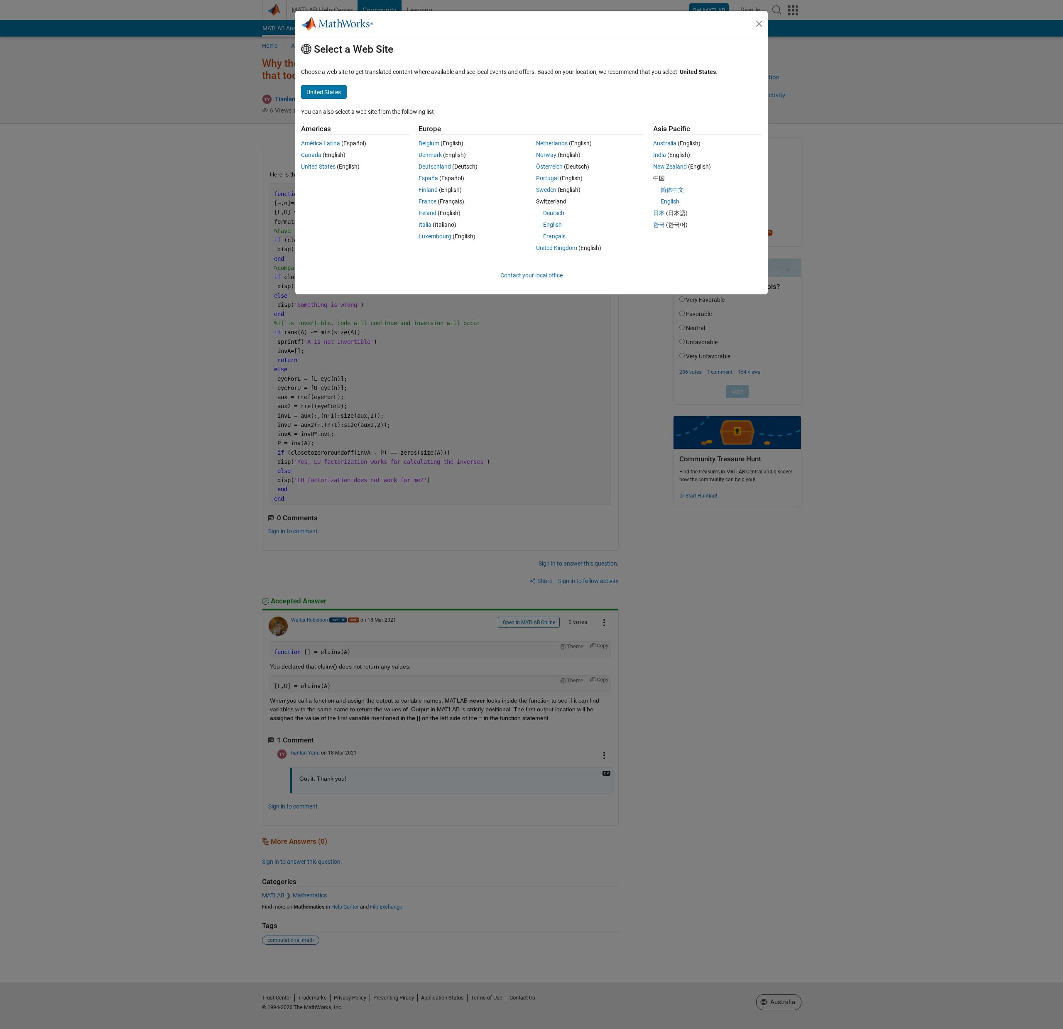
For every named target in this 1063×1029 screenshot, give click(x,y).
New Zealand (670, 166)
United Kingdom (556, 248)
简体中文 (672, 189)
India (659, 155)
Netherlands (552, 143)
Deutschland (435, 166)
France (427, 201)
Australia (664, 143)
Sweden (546, 189)
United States (318, 166)
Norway (546, 155)
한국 (659, 224)
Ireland (427, 213)
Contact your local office (531, 275)
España (428, 178)
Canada (311, 155)
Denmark (430, 155)
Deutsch (553, 213)
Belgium (429, 143)
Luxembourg (435, 236)
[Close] (759, 23)
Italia (425, 224)
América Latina (320, 143)
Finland (428, 189)
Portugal (547, 178)
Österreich (549, 166)
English (552, 224)
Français (554, 236)
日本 (659, 213)
